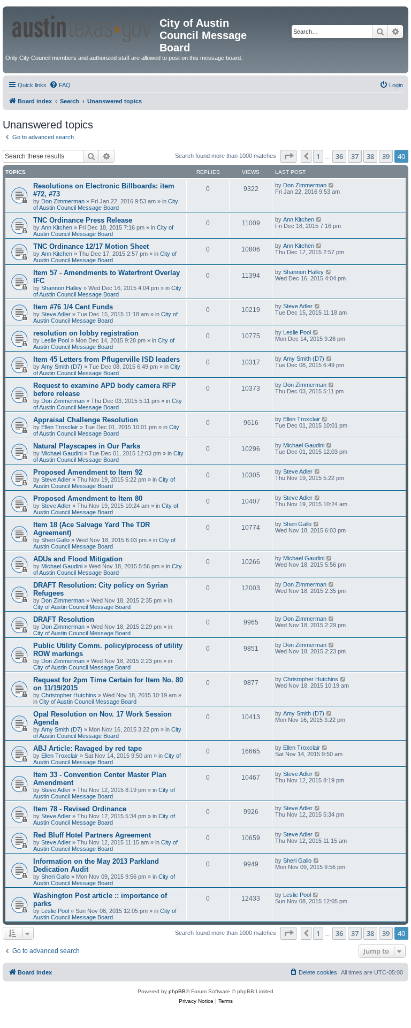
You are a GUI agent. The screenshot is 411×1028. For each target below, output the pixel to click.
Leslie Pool (55, 340)
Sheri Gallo (55, 540)
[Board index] (82, 27)
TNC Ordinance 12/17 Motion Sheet (91, 246)
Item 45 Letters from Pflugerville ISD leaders (106, 359)
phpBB (177, 991)
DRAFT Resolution (63, 619)
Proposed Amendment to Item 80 (87, 498)
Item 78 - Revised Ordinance (79, 809)
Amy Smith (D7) (61, 366)
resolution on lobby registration (86, 333)
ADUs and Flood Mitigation (78, 559)
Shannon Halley (61, 288)
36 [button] (339, 156)
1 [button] (318, 156)
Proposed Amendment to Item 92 (87, 472)
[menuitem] (60, 85)
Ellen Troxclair (59, 427)
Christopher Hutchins (68, 695)
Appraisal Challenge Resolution (85, 420)
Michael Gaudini (61, 453)
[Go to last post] (331, 185)
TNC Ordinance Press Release (82, 220)
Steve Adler (56, 314)
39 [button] (386, 156)
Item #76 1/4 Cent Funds (73, 307)
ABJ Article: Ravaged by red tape (87, 748)
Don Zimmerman (63, 201)
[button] (288, 156)
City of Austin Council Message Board (105, 204)
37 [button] (355, 156)
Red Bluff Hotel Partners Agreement (92, 835)
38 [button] (370, 156)
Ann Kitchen (56, 227)
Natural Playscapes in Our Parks (86, 446)
